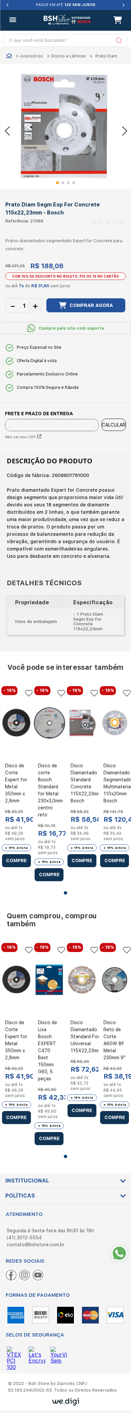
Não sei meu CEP (20, 437)
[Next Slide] (123, 5)
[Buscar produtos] (117, 40)
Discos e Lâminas (68, 56)
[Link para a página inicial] (9, 56)
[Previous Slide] (7, 5)
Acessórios (31, 56)
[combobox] (65, 40)
